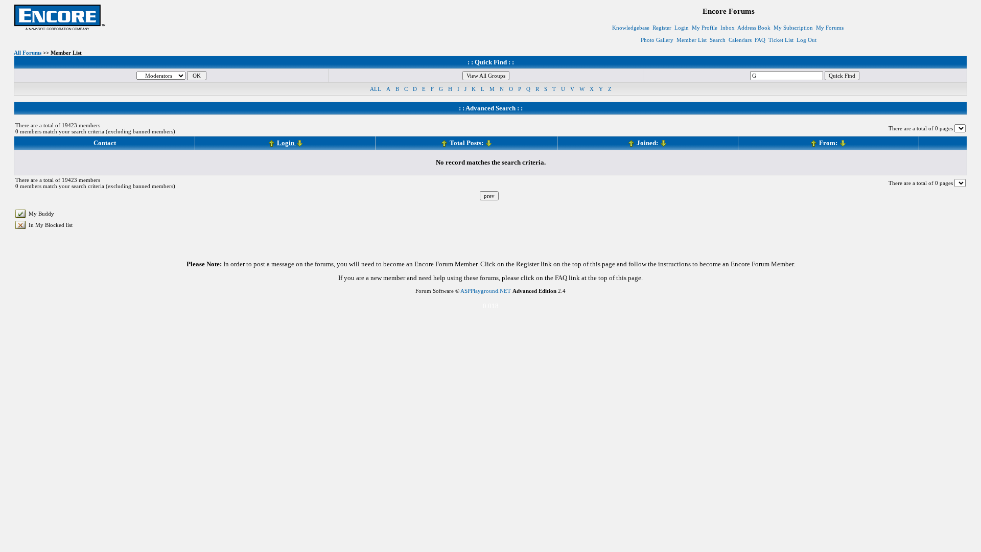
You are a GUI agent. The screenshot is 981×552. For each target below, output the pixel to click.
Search (718, 40)
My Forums (830, 28)
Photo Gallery (657, 40)
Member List (691, 40)
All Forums (27, 53)
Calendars (740, 40)
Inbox (727, 28)
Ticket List (780, 40)
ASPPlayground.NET (485, 291)
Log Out (806, 40)
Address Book (753, 28)
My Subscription (793, 28)
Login (681, 28)
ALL (375, 89)
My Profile (704, 28)
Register (661, 28)
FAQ (760, 40)
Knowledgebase (630, 28)
